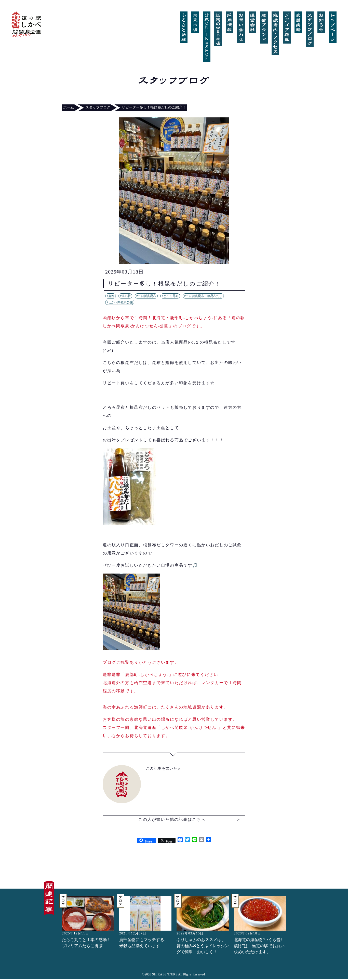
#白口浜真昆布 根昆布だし (203, 296)
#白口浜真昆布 (146, 296)
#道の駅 (125, 296)
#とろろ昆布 (170, 296)
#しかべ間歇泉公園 (120, 302)
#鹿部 (110, 296)
